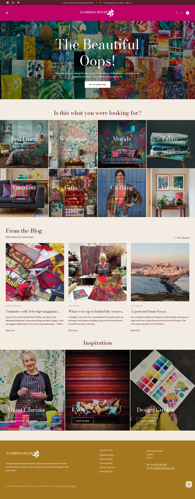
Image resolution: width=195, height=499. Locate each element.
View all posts (183, 238)
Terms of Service (107, 467)
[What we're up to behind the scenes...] (97, 272)
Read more (10, 330)
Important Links (106, 450)
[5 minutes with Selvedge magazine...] (35, 272)
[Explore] (19, 150)
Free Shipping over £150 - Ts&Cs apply (111, 3)
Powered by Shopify (67, 486)
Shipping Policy (107, 455)
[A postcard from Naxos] (160, 272)
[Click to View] (17, 421)
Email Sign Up (106, 471)
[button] (97, 84)
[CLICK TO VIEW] (83, 421)
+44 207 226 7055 (158, 464)
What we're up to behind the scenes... (95, 311)
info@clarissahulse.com (163, 468)
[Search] (181, 13)
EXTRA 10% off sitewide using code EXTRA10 (67, 3)
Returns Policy (106, 459)
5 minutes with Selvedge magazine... (32, 311)
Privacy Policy (106, 463)
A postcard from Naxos (148, 311)
